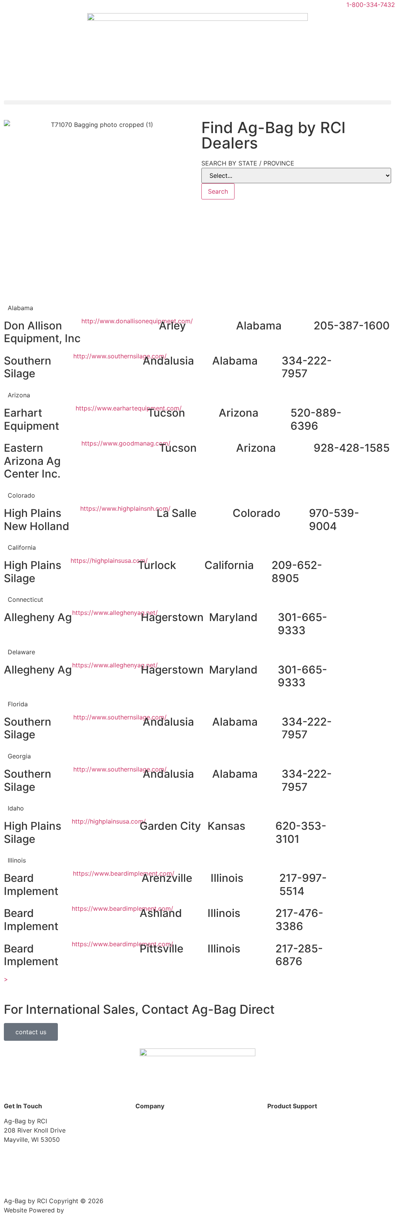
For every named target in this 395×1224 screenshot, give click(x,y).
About (144, 1136)
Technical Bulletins (294, 1165)
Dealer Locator (289, 1121)
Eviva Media (83, 1210)
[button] (197, 102)
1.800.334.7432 (55, 1154)
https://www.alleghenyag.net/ (115, 612)
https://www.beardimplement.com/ (123, 873)
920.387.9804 (35, 1163)
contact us (30, 1032)
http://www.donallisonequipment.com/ (137, 321)
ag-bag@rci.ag (25, 1178)
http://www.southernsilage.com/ (120, 356)
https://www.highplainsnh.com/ (125, 508)
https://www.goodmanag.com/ (125, 443)
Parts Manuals (288, 1136)
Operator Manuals (293, 1150)
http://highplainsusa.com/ (109, 821)
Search (218, 191)
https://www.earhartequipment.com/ (129, 408)
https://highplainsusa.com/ (109, 560)
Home (144, 1121)
